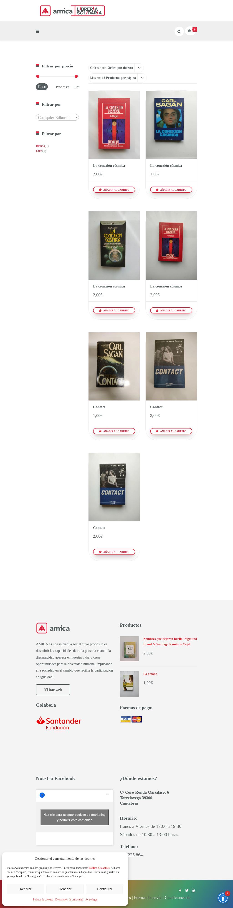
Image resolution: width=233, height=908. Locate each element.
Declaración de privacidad (69, 899)
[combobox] (57, 117)
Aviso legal (91, 899)
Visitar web (53, 690)
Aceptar (25, 889)
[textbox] (57, 117)
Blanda (40, 146)
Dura (39, 151)
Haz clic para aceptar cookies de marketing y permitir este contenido (74, 817)
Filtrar (42, 86)
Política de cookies (43, 899)
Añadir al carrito (116, 189)
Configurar (104, 889)
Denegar (65, 889)
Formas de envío (148, 897)
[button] (223, 898)
